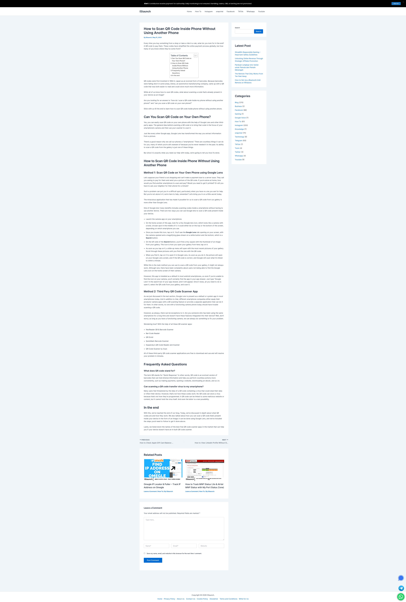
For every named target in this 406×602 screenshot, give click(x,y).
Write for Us (244, 599)
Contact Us (190, 599)
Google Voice (240, 118)
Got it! (396, 3)
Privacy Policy (169, 599)
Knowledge (239, 129)
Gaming (238, 114)
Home (189, 11)
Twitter (238, 152)
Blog (237, 102)
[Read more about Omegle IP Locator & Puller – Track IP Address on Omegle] (163, 470)
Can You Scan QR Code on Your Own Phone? (181, 59)
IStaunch (145, 11)
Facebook (231, 11)
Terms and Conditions (228, 599)
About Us (180, 599)
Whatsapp (251, 11)
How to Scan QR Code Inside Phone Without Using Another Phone (180, 65)
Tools (237, 148)
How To (198, 11)
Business (238, 106)
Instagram (209, 11)
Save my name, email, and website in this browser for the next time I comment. (174, 553)
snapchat (219, 11)
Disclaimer (214, 599)
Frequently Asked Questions (178, 72)
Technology (239, 137)
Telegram (238, 140)
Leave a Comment (150, 491)
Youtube (261, 11)
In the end (176, 75)
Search (237, 28)
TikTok (240, 11)
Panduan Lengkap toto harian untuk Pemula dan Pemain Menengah (247, 67)
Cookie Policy (202, 599)
